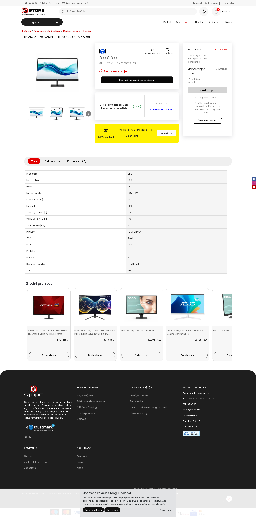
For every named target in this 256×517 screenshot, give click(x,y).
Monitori (87, 31)
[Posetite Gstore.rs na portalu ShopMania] (191, 433)
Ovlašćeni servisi (139, 395)
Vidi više (165, 133)
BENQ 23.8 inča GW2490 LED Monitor (139, 330)
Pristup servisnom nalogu (91, 401)
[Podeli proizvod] (152, 49)
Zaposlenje (30, 468)
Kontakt (167, 22)
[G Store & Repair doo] (33, 11)
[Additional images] (36, 113)
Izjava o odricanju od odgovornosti (148, 407)
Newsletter (228, 3)
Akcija (187, 22)
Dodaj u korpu (49, 355)
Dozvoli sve (112, 509)
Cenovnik (82, 456)
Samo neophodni (93, 509)
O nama (28, 456)
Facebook (198, 3)
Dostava (81, 419)
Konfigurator (215, 22)
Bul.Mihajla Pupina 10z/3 (76, 2)
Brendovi (229, 22)
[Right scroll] (88, 113)
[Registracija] (203, 11)
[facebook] (254, 179)
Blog (178, 22)
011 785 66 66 (31, 2)
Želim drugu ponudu (207, 120)
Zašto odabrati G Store (36, 462)
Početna (26, 31)
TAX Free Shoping (87, 407)
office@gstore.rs (51, 2)
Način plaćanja (85, 395)
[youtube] (254, 187)
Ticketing (199, 22)
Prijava (80, 462)
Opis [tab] (34, 161)
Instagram (213, 3)
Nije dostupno (207, 90)
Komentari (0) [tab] (77, 161)
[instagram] (254, 183)
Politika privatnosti (87, 413)
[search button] (63, 11)
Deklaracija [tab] (52, 161)
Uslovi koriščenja (139, 413)
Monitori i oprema (71, 31)
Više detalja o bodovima (162, 109)
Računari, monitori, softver (47, 31)
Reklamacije (136, 401)
